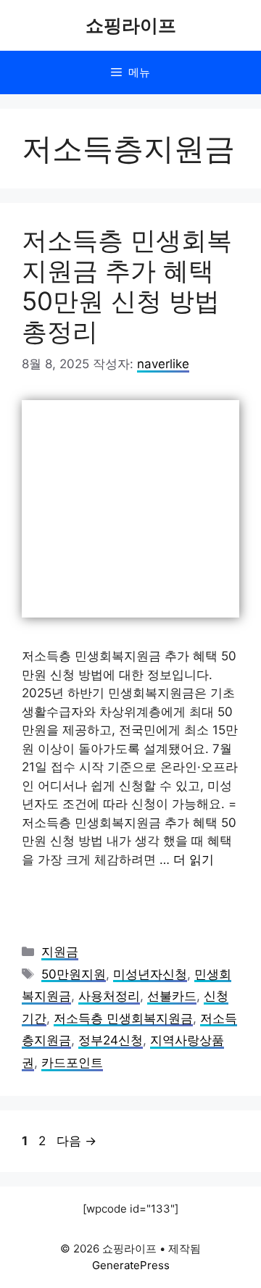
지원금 (59, 951)
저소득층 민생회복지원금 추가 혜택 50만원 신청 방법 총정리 (127, 285)
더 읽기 (193, 859)
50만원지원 (73, 974)
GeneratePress (131, 1265)
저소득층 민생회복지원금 (123, 1018)
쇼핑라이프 (131, 25)
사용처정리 (109, 996)
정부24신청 (110, 1040)
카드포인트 (72, 1062)
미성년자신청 (150, 974)
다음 (76, 1141)
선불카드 (171, 996)
